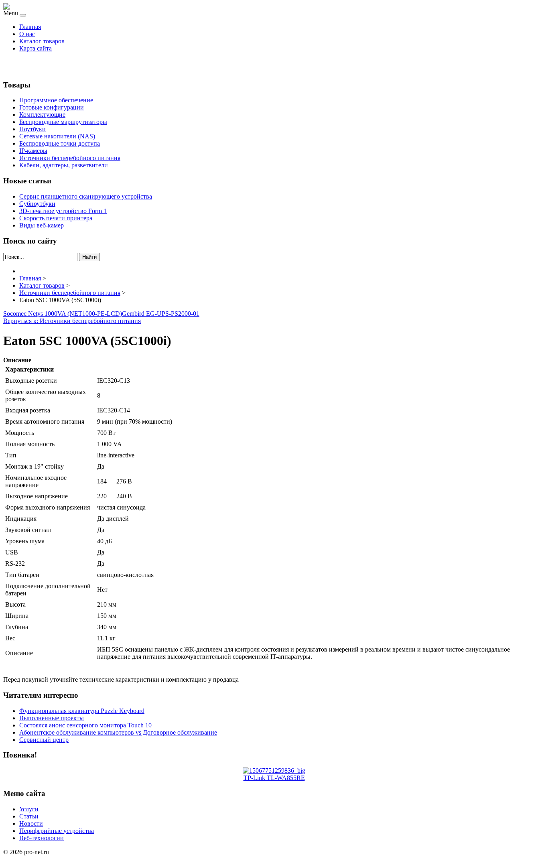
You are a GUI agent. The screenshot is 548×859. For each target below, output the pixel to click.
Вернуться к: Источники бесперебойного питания (72, 320)
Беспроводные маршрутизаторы (63, 121)
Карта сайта (35, 48)
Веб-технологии (41, 838)
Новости (31, 823)
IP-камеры (33, 150)
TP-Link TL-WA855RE (274, 777)
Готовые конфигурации (51, 107)
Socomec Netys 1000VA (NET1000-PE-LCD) (62, 313)
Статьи (29, 816)
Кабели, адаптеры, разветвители (63, 165)
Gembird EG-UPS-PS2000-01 (160, 313)
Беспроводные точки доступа (59, 143)
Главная (30, 26)
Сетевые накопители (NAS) (57, 136)
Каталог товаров (42, 41)
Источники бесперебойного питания (69, 157)
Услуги (29, 809)
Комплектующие (42, 114)
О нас (27, 33)
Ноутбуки (32, 129)
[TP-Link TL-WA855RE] (274, 770)
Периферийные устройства (56, 830)
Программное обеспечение (56, 100)
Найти (89, 257)
